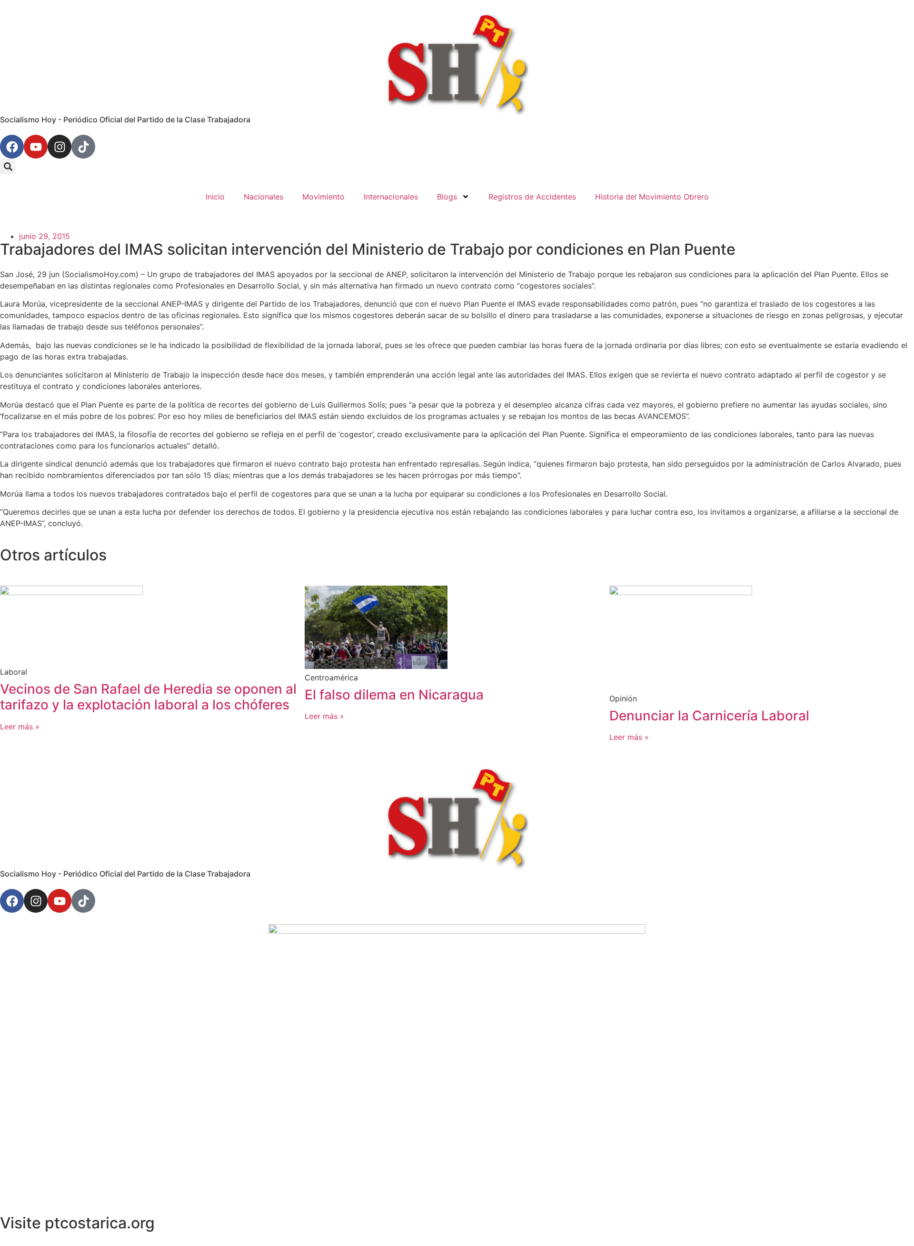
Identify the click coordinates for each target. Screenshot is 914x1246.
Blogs (447, 196)
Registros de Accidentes (532, 196)
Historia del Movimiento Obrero (652, 196)
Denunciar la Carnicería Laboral (709, 716)
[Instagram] (59, 147)
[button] (8, 166)
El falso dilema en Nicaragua (394, 695)
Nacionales (263, 196)
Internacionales (391, 196)
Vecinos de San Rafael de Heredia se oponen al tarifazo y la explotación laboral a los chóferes (148, 697)
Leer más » (20, 726)
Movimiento (323, 196)
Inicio (215, 196)
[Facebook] (12, 147)
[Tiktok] (83, 147)
